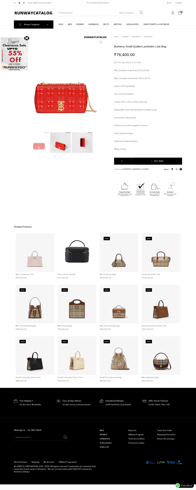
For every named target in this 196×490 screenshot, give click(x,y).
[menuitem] (169, 3)
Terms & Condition (136, 439)
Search (65, 437)
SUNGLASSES (106, 443)
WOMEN (125, 37)
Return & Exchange (165, 439)
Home (116, 37)
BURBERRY (148, 37)
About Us (132, 430)
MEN (102, 430)
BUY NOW (158, 161)
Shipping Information (166, 434)
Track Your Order (164, 430)
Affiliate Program (136, 434)
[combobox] (127, 12)
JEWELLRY (104, 447)
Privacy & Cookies (136, 443)
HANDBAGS (136, 37)
